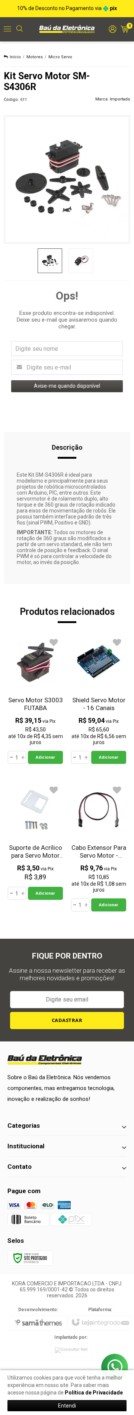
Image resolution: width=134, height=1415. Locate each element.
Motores (34, 57)
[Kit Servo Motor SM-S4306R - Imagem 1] (50, 260)
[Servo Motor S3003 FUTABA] (35, 699)
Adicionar (45, 757)
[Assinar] (67, 1020)
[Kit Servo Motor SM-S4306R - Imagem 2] (80, 260)
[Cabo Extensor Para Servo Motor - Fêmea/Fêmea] (98, 846)
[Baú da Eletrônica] (67, 28)
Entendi (67, 1406)
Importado (120, 99)
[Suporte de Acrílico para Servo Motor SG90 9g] (35, 841)
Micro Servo (60, 57)
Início (15, 57)
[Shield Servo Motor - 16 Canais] (98, 699)
